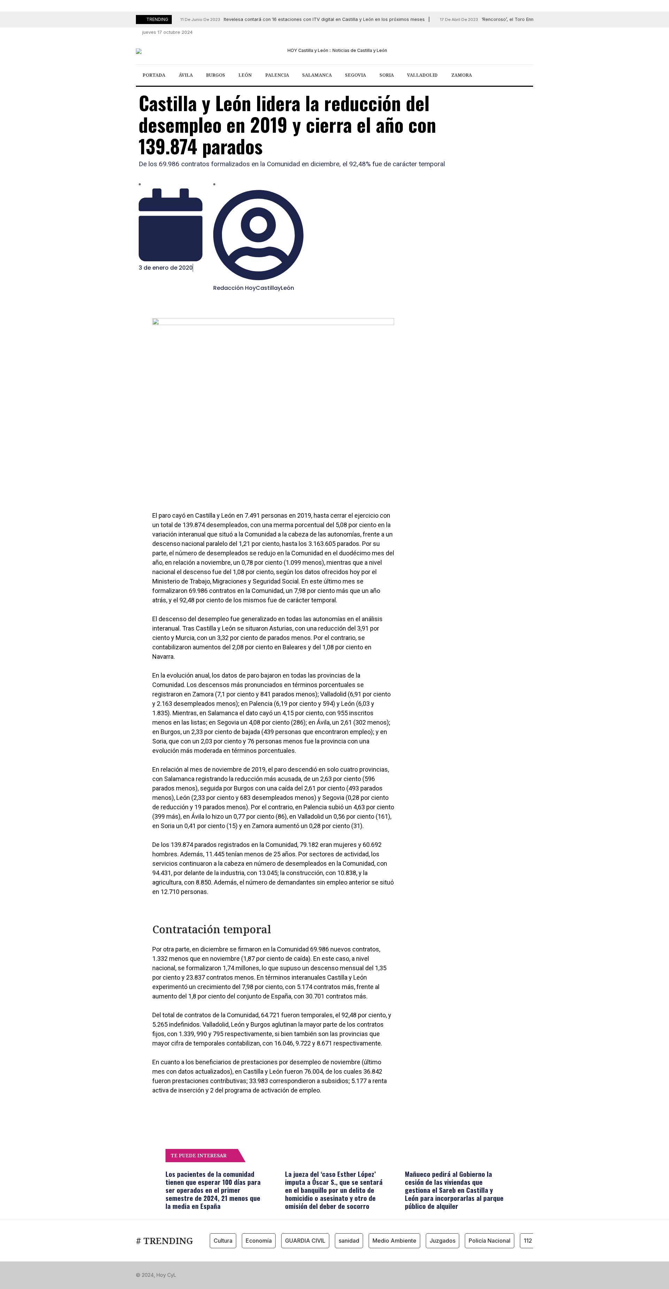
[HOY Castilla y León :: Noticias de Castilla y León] (334, 51)
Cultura (223, 1240)
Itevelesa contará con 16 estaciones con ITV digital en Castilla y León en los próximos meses (302, 19)
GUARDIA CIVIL (305, 1240)
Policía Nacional (489, 1240)
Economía (259, 1240)
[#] (491, 32)
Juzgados (442, 1240)
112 (528, 1240)
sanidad (349, 1240)
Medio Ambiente (394, 1240)
